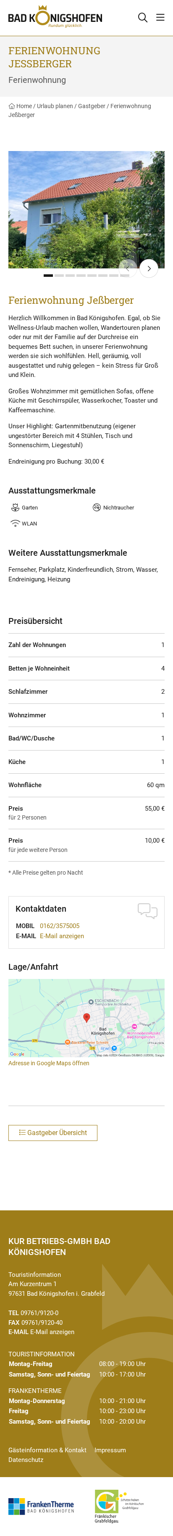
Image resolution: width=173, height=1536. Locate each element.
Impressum (110, 1450)
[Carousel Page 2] (59, 275)
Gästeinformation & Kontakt (47, 1450)
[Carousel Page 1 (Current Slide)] (48, 275)
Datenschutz (25, 1460)
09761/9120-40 (42, 1322)
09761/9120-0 (39, 1313)
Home (23, 106)
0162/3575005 (59, 926)
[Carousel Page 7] (113, 275)
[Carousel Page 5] (92, 275)
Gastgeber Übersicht (56, 1133)
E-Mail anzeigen (62, 936)
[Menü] (160, 18)
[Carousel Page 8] (124, 275)
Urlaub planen (55, 106)
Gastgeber (91, 106)
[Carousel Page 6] (102, 275)
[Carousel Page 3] (70, 275)
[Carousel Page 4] (81, 275)
